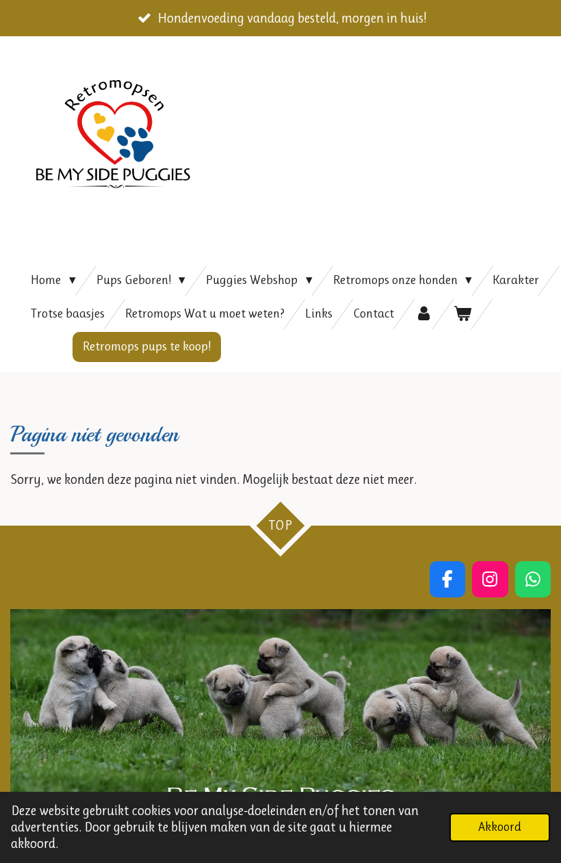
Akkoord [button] (499, 827)
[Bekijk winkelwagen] (462, 314)
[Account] (423, 314)
